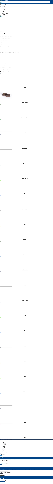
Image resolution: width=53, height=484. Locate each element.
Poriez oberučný (25, 148)
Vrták (25, 285)
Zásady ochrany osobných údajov (45, 469)
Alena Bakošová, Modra (8, 67)
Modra (5, 40)
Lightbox (1, 31)
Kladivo (24, 132)
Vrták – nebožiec (25, 163)
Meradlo (24, 361)
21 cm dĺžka (6, 42)
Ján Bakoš (17, 52)
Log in (1, 464)
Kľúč (25, 346)
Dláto (25, 193)
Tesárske (13, 52)
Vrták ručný (25, 254)
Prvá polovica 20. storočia (8, 38)
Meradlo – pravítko (24, 117)
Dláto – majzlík (25, 209)
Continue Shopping (2, 481)
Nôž (25, 437)
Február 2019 (6, 69)
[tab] (26, 53)
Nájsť (1, 2)
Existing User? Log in (2, 475)
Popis (2, 53)
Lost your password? (7, 463)
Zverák (25, 315)
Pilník (25, 87)
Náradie (10, 52)
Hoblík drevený (25, 102)
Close (0, 439)
